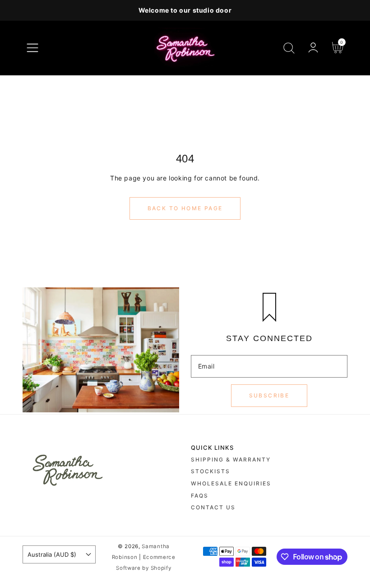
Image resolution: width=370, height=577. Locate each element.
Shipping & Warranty (231, 459)
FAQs (199, 495)
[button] (32, 48)
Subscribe (269, 395)
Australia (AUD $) (52, 554)
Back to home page (185, 208)
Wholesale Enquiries (231, 483)
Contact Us (213, 507)
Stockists (210, 471)
